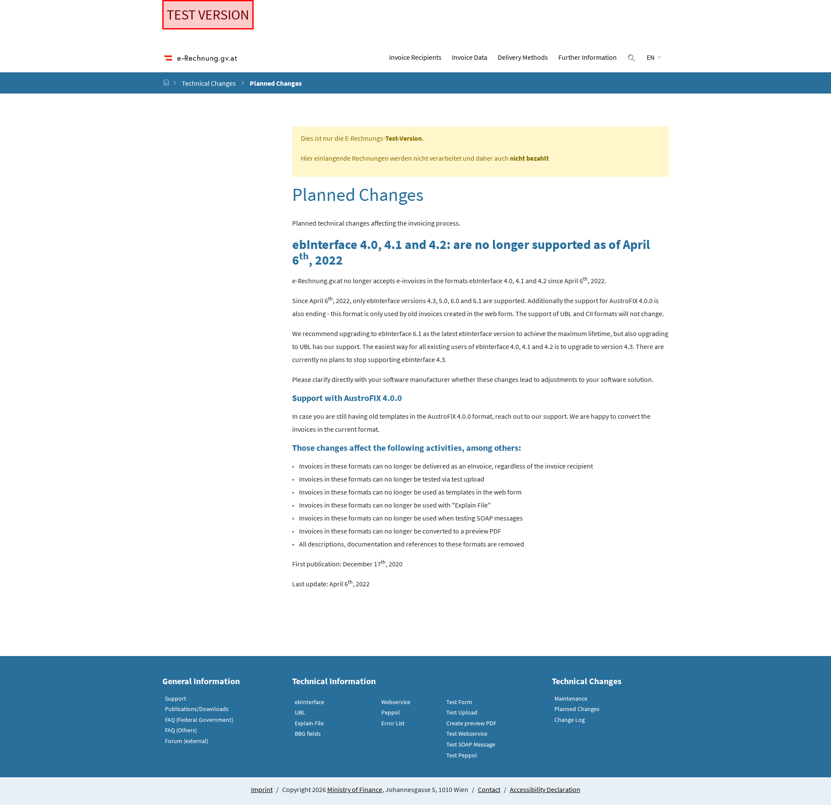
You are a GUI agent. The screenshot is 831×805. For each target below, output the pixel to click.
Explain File (309, 723)
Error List (393, 723)
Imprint (262, 789)
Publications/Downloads (197, 709)
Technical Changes (209, 83)
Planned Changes (576, 709)
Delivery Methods (523, 57)
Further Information (587, 57)
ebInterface (309, 702)
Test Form (459, 702)
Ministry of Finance (354, 789)
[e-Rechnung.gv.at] (167, 82)
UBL (300, 712)
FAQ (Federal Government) (199, 720)
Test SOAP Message (470, 744)
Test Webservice (466, 733)
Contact (489, 789)
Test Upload (461, 712)
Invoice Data (469, 57)
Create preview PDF (471, 723)
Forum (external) (186, 741)
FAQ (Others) (181, 730)
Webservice (395, 702)
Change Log (569, 720)
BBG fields (308, 733)
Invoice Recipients (415, 57)
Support (175, 698)
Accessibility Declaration (545, 789)
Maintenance (570, 698)
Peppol (390, 712)
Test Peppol (461, 755)
